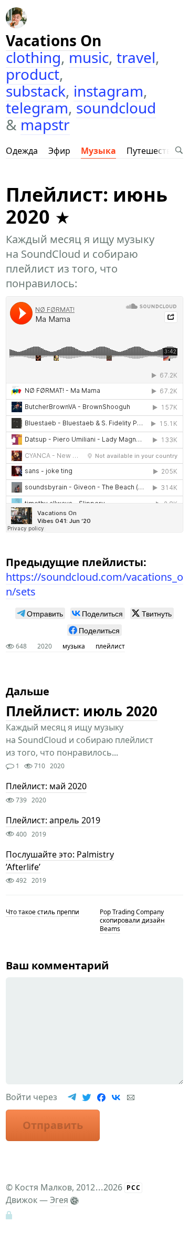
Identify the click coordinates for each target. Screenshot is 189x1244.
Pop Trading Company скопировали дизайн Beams (132, 920)
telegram (37, 108)
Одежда (22, 150)
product (32, 74)
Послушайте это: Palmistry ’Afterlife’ (60, 861)
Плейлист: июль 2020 (82, 711)
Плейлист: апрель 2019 (53, 821)
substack (36, 91)
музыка (73, 646)
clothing (33, 57)
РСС (134, 1187)
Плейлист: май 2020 (46, 786)
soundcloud (116, 108)
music (89, 57)
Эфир (59, 150)
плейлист (110, 646)
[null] (40, 613)
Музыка (98, 150)
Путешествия (154, 150)
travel (136, 57)
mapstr (45, 124)
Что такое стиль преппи (42, 911)
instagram (108, 91)
